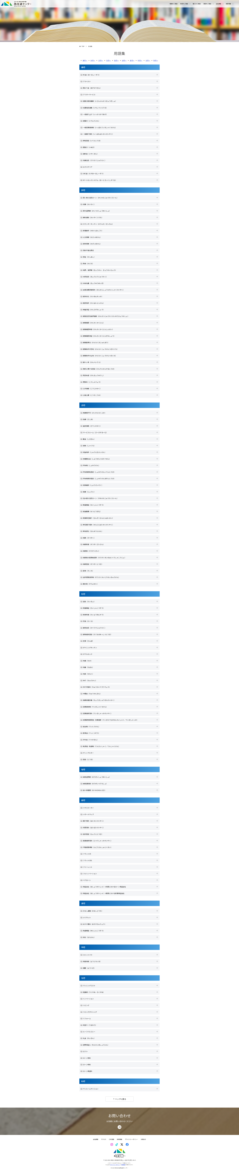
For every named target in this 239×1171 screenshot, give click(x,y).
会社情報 (218, 4)
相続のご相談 (173, 4)
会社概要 (95, 1139)
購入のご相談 (197, 4)
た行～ (108, 60)
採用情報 (119, 1139)
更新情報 (228, 4)
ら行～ (148, 60)
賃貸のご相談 (207, 4)
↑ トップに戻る (119, 1099)
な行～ (116, 60)
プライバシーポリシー (131, 1139)
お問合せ (143, 1139)
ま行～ (132, 60)
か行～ (92, 60)
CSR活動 (111, 1139)
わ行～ (155, 60)
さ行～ (100, 60)
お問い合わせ (119, 1118)
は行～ (124, 60)
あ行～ (85, 60)
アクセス (103, 1139)
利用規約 (123, 1164)
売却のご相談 (184, 4)
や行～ (140, 60)
